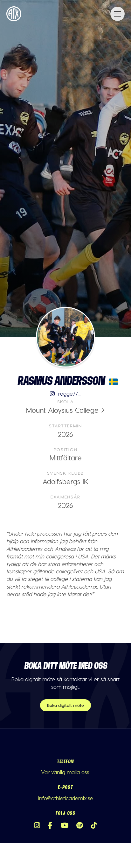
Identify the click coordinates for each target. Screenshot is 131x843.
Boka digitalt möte (65, 705)
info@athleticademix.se (65, 798)
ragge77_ (69, 393)
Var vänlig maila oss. (65, 772)
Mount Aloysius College (62, 410)
